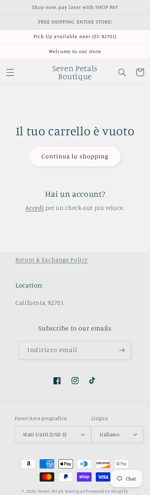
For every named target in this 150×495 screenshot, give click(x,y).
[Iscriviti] (121, 350)
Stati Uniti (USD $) (45, 434)
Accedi (34, 207)
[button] (10, 72)
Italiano (109, 434)
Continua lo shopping (75, 156)
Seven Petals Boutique (62, 491)
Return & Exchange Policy (51, 259)
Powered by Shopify (107, 491)
